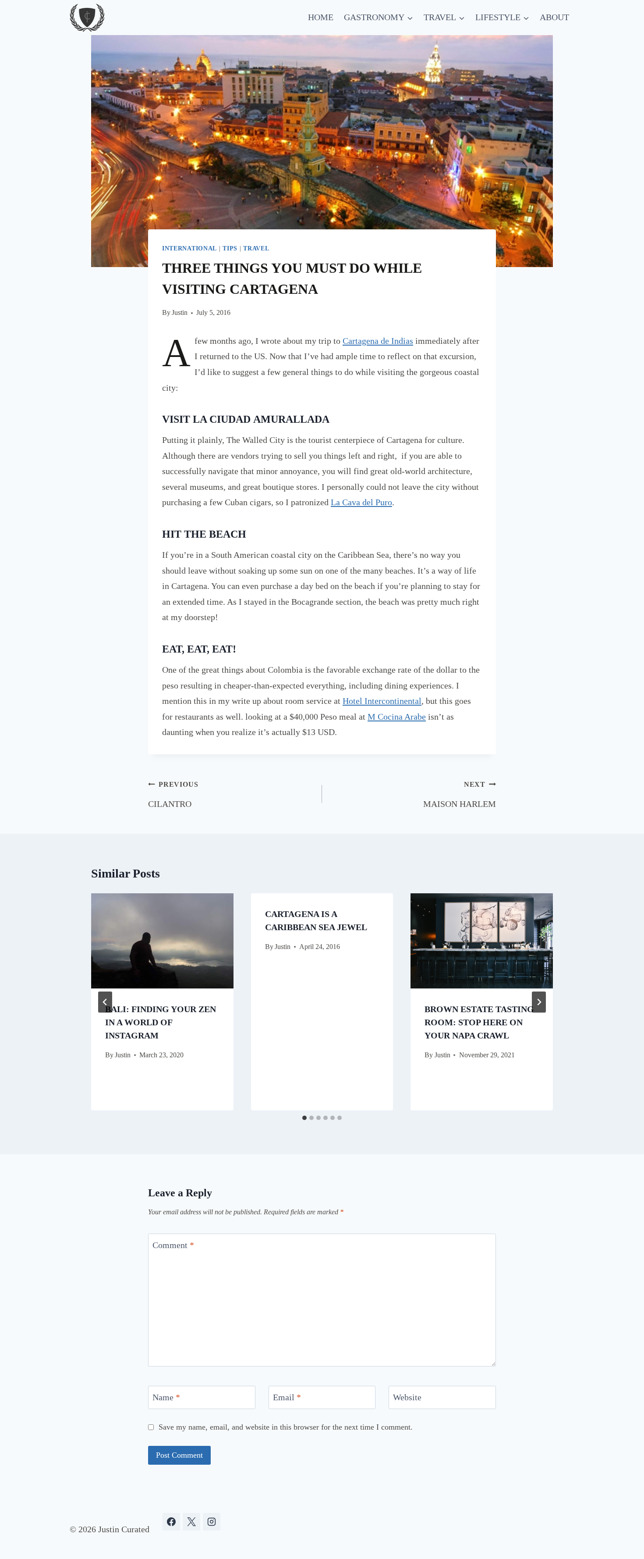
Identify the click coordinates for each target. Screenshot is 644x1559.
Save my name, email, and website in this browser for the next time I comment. (286, 1427)
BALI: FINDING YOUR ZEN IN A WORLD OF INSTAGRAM (160, 1022)
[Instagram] (211, 1521)
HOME (320, 17)
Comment (173, 1245)
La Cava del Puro (361, 502)
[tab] (304, 1118)
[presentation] (162, 940)
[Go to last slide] (105, 1002)
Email (287, 1397)
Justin (180, 312)
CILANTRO (173, 795)
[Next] (539, 1002)
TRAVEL (256, 248)
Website (407, 1397)
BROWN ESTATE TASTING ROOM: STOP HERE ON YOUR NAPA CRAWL (479, 1022)
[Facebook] (171, 1521)
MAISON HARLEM (459, 795)
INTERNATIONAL (189, 248)
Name (166, 1397)
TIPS (230, 248)
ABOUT (554, 17)
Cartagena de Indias (378, 341)
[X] (191, 1521)
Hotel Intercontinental (382, 701)
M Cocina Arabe (397, 716)
